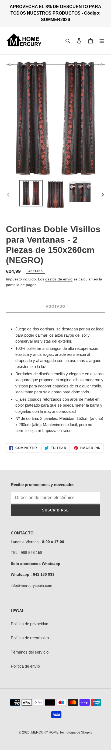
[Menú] (101, 40)
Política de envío (25, 666)
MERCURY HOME (44, 732)
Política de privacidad (29, 623)
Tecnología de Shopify (76, 732)
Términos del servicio (29, 652)
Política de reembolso (30, 637)
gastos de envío (58, 279)
